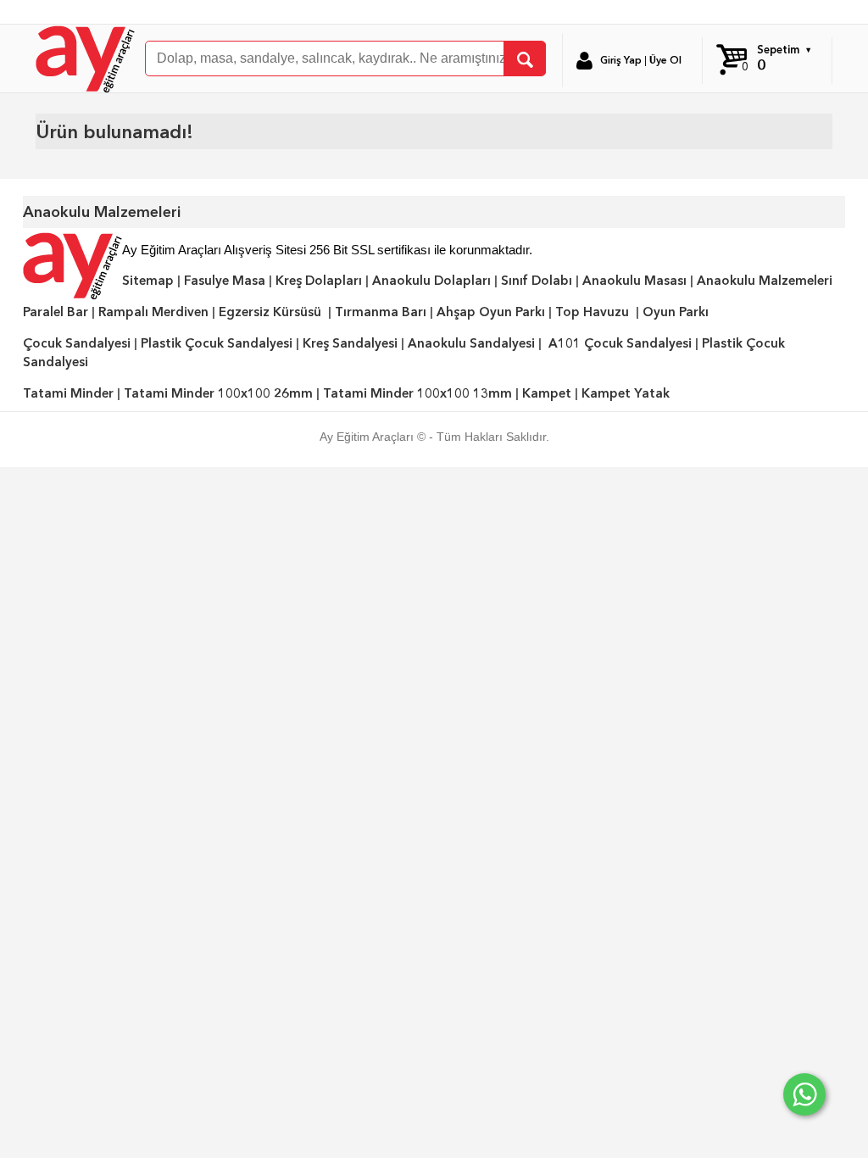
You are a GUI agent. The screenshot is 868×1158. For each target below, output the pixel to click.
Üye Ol (665, 60)
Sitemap (148, 280)
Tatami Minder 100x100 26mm (218, 393)
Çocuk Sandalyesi (77, 343)
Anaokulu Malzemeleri (764, 280)
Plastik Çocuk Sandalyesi (216, 343)
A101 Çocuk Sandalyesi (620, 343)
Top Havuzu (592, 312)
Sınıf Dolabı (536, 280)
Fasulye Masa (224, 280)
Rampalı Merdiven (153, 312)
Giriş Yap (621, 60)
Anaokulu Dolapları (431, 280)
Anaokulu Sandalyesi (471, 343)
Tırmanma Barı (380, 312)
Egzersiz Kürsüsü (270, 312)
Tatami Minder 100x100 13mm (417, 393)
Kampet (546, 393)
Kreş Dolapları (318, 280)
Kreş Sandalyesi (350, 343)
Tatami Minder (68, 393)
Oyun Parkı (676, 312)
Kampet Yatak (625, 393)
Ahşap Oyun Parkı (491, 312)
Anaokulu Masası (634, 280)
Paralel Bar (55, 312)
